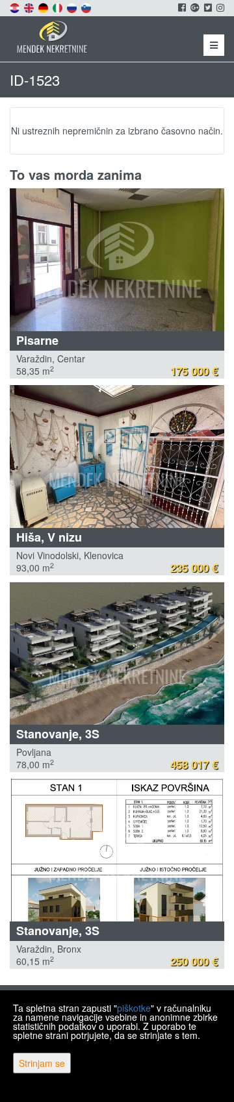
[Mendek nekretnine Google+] (194, 7)
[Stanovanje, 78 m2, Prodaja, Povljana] (117, 653)
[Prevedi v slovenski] (87, 6)
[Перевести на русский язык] (73, 6)
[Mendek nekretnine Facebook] (181, 7)
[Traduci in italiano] (58, 6)
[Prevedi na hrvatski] (15, 6)
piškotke (134, 1007)
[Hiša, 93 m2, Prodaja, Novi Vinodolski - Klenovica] (117, 456)
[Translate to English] (30, 6)
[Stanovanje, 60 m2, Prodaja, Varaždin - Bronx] (117, 850)
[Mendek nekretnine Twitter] (207, 7)
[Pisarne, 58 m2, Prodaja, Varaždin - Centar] (117, 259)
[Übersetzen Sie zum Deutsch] (44, 6)
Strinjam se (42, 1063)
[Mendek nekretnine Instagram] (219, 7)
